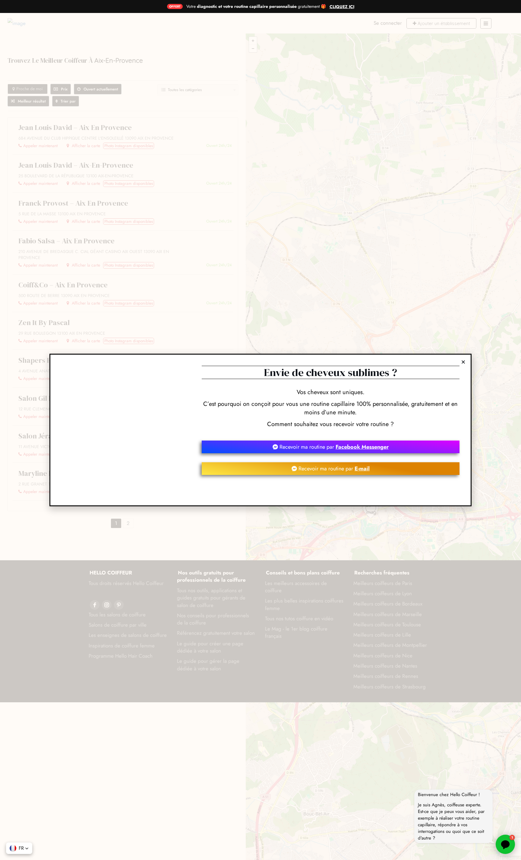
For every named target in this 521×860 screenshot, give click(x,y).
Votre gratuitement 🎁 (256, 6)
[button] (19, 848)
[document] (260, 430)
